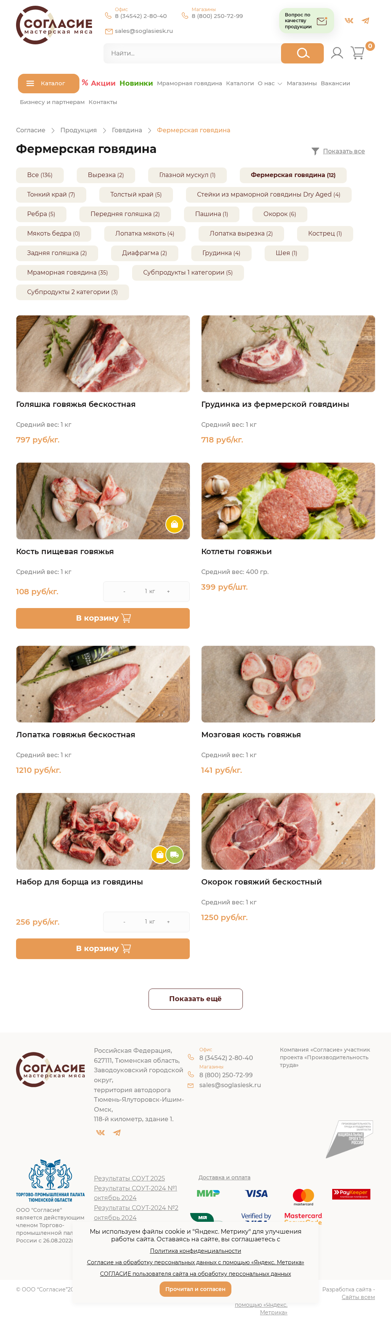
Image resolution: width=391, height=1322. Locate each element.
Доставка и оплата (224, 1177)
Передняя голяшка (121, 214)
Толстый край (131, 194)
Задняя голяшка (53, 253)
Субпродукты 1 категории (184, 272)
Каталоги (240, 83)
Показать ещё (195, 999)
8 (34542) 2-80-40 (141, 16)
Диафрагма (140, 253)
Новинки (136, 83)
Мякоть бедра (49, 233)
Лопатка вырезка (237, 233)
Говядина (127, 130)
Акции (103, 83)
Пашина (208, 214)
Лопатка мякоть (140, 233)
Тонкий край (47, 194)
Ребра (37, 214)
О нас (266, 83)
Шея (283, 253)
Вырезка (102, 175)
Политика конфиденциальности (195, 1250)
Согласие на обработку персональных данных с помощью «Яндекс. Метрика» (195, 1262)
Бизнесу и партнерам (52, 102)
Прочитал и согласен (195, 1289)
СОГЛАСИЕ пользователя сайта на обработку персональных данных (195, 1273)
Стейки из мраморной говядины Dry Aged (264, 194)
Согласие (30, 130)
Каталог (53, 83)
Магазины (302, 83)
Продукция (78, 130)
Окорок (275, 214)
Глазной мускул (183, 175)
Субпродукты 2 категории (68, 292)
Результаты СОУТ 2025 (129, 1178)
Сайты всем (358, 1297)
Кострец (321, 233)
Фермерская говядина (288, 175)
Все (33, 175)
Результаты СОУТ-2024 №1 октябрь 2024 (135, 1193)
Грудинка (217, 253)
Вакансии (335, 83)
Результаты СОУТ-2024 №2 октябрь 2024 (136, 1212)
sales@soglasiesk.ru (144, 30)
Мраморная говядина (189, 83)
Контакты (103, 102)
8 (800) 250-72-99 (217, 16)
